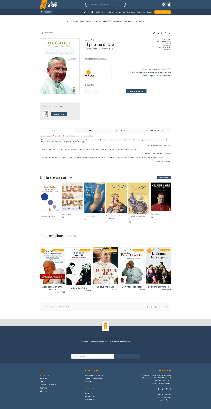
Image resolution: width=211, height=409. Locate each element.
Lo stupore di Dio (105, 286)
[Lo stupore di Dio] (105, 265)
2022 (169, 43)
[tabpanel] (105, 149)
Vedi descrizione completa (95, 59)
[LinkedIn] (158, 33)
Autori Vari (89, 40)
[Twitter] (154, 33)
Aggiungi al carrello (136, 91)
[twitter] (163, 389)
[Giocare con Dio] (79, 266)
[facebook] (159, 389)
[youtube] (170, 389)
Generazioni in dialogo (47, 216)
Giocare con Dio (79, 288)
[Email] (169, 33)
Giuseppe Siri (155, 214)
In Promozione (50, 33)
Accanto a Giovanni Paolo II (52, 288)
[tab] (57, 130)
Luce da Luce (66, 214)
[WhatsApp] (162, 33)
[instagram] (166, 389)
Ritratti (169, 49)
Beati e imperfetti (90, 216)
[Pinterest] (165, 33)
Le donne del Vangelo (158, 286)
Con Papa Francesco (132, 286)
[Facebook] (150, 33)
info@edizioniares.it (164, 383)
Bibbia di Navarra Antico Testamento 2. (115, 217)
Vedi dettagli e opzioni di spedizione (157, 75)
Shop (41, 33)
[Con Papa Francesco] (132, 265)
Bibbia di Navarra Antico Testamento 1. (137, 217)
